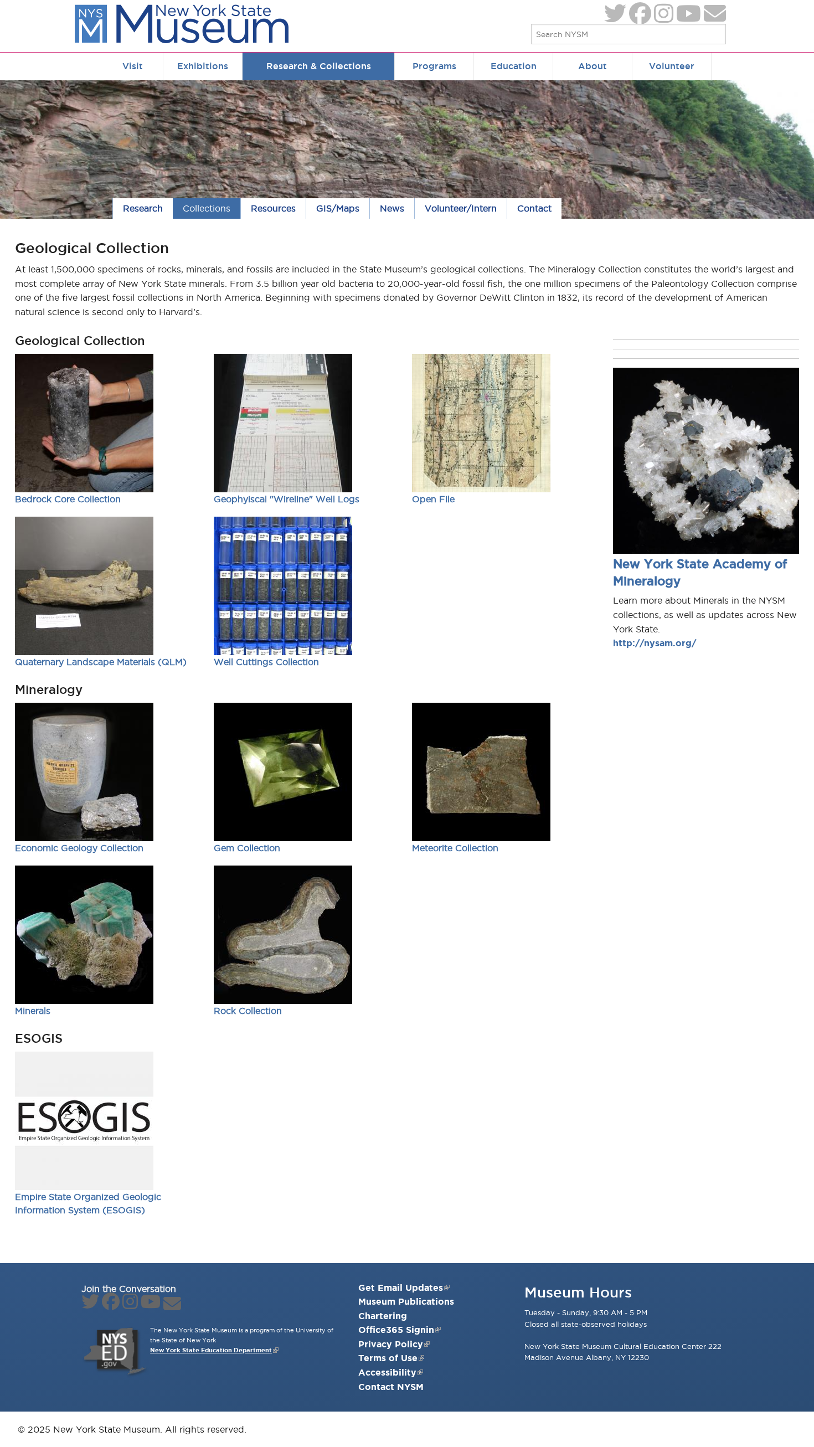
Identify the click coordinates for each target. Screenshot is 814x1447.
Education (514, 66)
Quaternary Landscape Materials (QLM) (101, 662)
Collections (206, 208)
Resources (273, 208)
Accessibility (387, 1372)
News (392, 208)
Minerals (32, 1011)
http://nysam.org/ (654, 643)
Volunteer (671, 66)
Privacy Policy (390, 1344)
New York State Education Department (211, 1350)
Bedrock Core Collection (68, 499)
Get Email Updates (400, 1287)
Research (143, 208)
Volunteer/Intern (461, 208)
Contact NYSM (391, 1387)
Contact (534, 208)
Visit (132, 66)
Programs (434, 66)
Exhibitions (202, 66)
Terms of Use (388, 1358)
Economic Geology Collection (79, 848)
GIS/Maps (337, 208)
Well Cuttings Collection (266, 662)
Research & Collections (318, 66)
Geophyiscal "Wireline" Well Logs (286, 499)
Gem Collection (247, 848)
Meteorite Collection (455, 848)
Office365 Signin (396, 1330)
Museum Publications (406, 1301)
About (592, 66)
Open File (433, 499)
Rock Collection (248, 1011)
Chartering (382, 1316)
